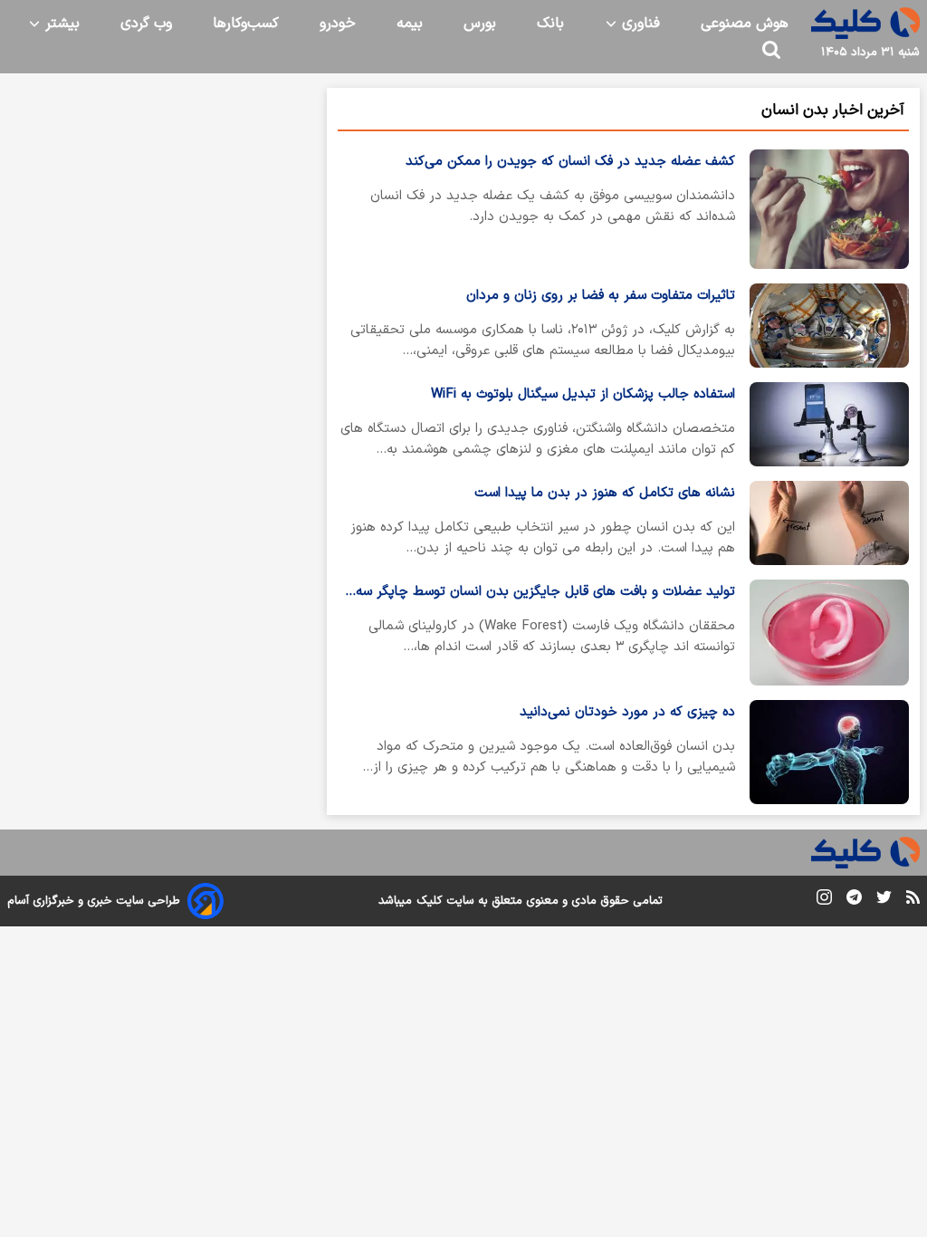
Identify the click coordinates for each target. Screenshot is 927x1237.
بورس (480, 23)
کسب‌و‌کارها (246, 23)
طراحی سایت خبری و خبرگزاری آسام (93, 901)
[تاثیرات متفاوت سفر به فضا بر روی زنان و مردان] (829, 325)
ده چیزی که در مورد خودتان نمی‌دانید (627, 712)
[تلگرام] (854, 900)
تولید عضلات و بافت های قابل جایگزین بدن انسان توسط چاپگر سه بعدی (545, 592)
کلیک (429, 901)
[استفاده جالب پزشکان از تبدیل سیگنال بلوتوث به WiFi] (829, 424)
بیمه (410, 23)
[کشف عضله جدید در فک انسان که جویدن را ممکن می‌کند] (829, 209)
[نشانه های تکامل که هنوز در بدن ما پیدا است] (829, 523)
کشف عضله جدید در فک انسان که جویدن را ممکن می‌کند (570, 161)
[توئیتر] (884, 900)
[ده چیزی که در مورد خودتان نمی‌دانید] (829, 751)
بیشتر (60, 23)
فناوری (638, 23)
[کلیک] (865, 23)
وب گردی (146, 23)
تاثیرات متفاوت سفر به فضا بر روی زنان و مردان (600, 295)
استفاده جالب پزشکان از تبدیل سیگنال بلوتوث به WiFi (583, 394)
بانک (550, 23)
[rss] (913, 900)
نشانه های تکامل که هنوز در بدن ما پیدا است (604, 493)
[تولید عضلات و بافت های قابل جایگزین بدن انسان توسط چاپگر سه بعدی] (829, 633)
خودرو (338, 23)
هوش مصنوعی (744, 23)
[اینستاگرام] (824, 900)
